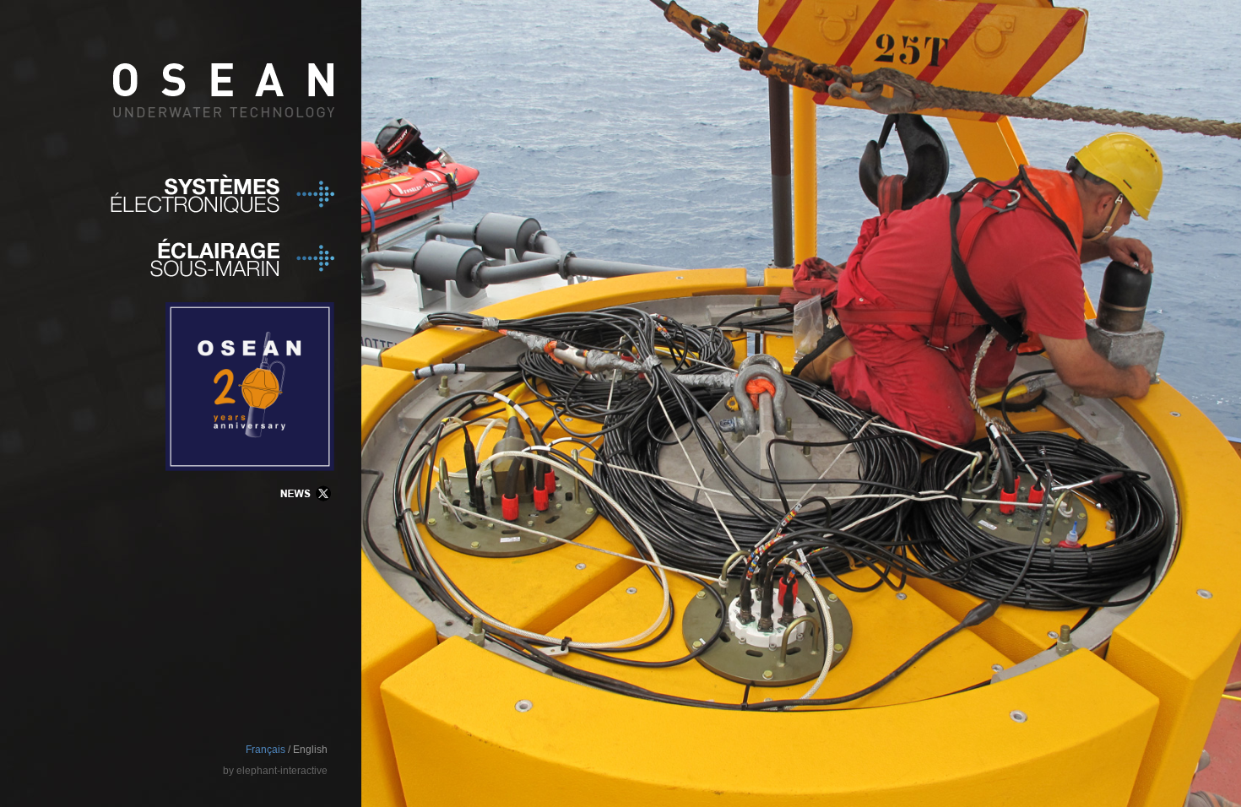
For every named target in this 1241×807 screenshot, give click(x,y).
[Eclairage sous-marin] (222, 273)
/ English (308, 750)
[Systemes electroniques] (167, 192)
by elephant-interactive (275, 771)
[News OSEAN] (304, 507)
